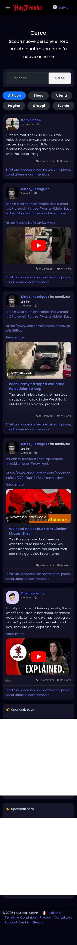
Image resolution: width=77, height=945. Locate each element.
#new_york (39, 463)
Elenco (38, 922)
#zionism (13, 459)
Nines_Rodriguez (35, 189)
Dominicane (31, 120)
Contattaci (63, 917)
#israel (62, 204)
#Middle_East (60, 208)
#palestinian (27, 204)
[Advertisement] (38, 757)
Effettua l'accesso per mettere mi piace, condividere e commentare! (38, 172)
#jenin (11, 204)
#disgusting (15, 213)
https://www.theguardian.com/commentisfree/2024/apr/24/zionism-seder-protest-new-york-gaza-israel (38, 478)
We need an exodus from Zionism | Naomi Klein (38, 531)
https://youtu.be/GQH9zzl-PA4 (30, 222)
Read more (15, 337)
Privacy (46, 917)
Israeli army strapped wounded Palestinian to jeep (36, 386)
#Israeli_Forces (26, 208)
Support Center (18, 922)
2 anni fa (26, 193)
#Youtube (58, 213)
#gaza (39, 459)
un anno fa (27, 124)
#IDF (9, 208)
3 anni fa (26, 597)
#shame (33, 213)
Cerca (59, 78)
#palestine (47, 204)
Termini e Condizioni (21, 917)
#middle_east (18, 463)
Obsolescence (32, 593)
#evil (45, 213)
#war (43, 208)
